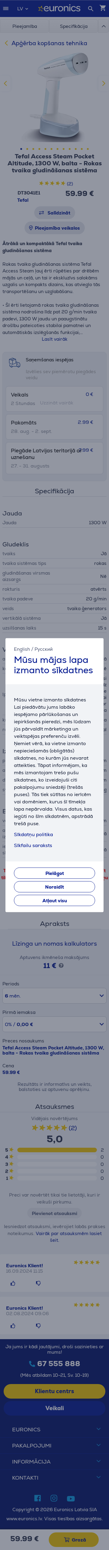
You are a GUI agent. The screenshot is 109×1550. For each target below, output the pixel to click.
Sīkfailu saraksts (33, 845)
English (22, 649)
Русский (44, 649)
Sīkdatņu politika (33, 834)
